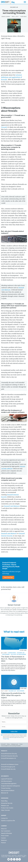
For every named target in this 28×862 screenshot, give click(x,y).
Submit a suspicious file (8, 820)
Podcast (3, 842)
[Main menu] (25, 2)
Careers (3, 838)
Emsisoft (5, 2)
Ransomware (6, 654)
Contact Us (4, 818)
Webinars (4, 840)
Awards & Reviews (6, 833)
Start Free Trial (8, 577)
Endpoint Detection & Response (10, 786)
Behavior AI (4, 793)
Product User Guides (7, 808)
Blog (8, 744)
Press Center (5, 835)
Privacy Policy (6, 738)
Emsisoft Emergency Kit (8, 767)
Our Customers (5, 831)
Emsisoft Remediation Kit (8, 758)
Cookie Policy (11, 856)
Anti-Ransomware (6, 781)
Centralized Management (8, 783)
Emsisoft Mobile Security (8, 769)
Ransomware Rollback (7, 790)
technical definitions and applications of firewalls (11, 77)
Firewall (4, 127)
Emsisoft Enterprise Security (9, 756)
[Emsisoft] (14, 852)
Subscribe (14, 732)
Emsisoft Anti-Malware (12, 506)
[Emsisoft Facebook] (14, 859)
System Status (18, 856)
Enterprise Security (6, 803)
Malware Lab (14, 7)
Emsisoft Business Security (9, 753)
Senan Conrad (5, 16)
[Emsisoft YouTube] (8, 859)
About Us (3, 828)
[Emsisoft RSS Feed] (19, 859)
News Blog (4, 801)
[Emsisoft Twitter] (17, 859)
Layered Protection (6, 779)
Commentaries (12, 652)
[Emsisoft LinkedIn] (11, 859)
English (23, 856)
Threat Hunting (5, 788)
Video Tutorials (5, 810)
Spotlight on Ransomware (18, 654)
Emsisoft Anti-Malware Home (9, 764)
